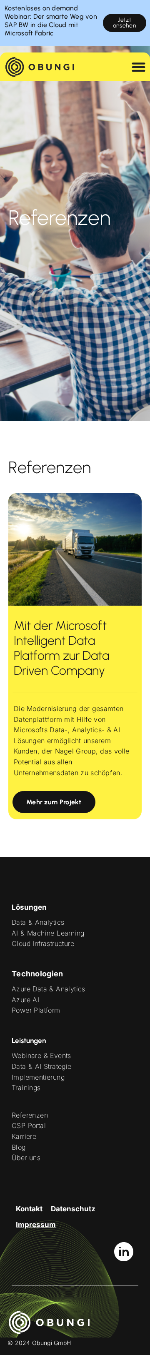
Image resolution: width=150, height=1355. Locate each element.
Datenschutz (73, 1209)
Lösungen (29, 907)
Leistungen (29, 1040)
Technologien (37, 973)
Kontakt (29, 1209)
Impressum (36, 1224)
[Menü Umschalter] (138, 67)
